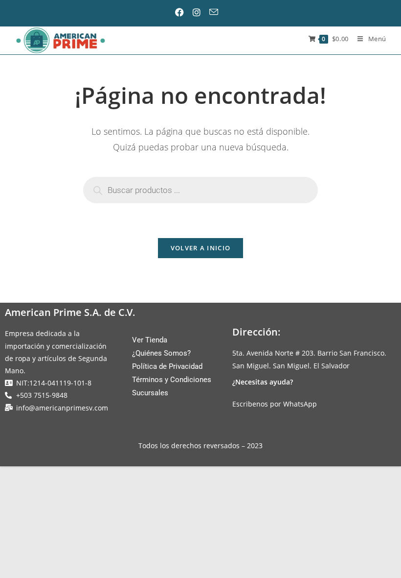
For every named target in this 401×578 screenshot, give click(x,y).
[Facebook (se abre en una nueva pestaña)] (183, 12)
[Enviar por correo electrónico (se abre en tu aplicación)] (217, 12)
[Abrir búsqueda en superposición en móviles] (200, 190)
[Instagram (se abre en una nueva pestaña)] (200, 12)
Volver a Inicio (201, 247)
